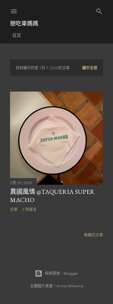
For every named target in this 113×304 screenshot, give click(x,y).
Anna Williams (69, 286)
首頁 (16, 35)
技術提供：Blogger (61, 273)
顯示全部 (89, 67)
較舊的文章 (93, 235)
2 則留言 (29, 209)
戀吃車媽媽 (24, 23)
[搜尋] (99, 10)
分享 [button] (14, 209)
